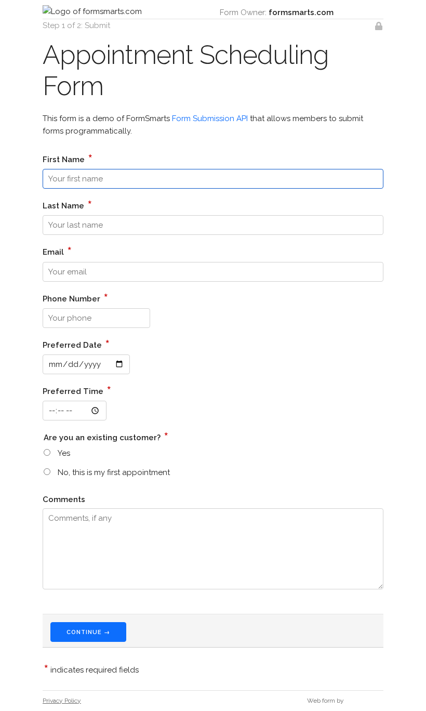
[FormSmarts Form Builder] (364, 700)
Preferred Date (76, 343)
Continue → (88, 632)
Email (57, 250)
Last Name (67, 204)
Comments (64, 499)
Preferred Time (77, 390)
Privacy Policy (62, 700)
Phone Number (75, 297)
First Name (67, 158)
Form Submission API (210, 118)
